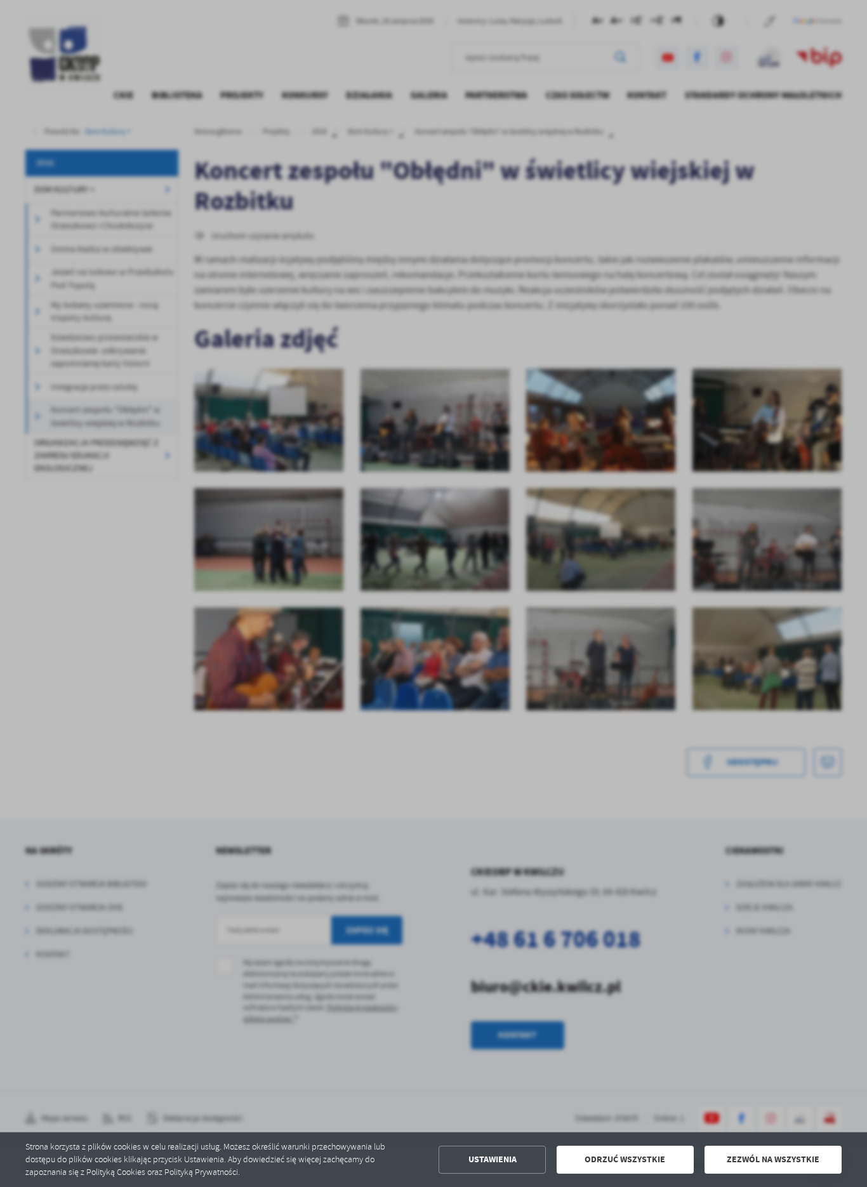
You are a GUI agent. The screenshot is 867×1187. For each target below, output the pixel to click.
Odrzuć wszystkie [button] (625, 1159)
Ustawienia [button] (492, 1159)
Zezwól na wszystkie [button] (773, 1159)
